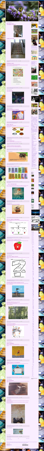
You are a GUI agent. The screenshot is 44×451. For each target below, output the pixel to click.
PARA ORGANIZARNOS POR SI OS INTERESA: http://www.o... (33, 355)
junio (32, 368)
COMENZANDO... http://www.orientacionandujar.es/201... (33, 360)
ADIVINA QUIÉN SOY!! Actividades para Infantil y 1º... (33, 273)
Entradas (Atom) (10, 439)
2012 (32, 376)
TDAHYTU (32, 142)
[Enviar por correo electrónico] (19, 87)
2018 (32, 239)
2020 (32, 237)
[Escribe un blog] (20, 87)
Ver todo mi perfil (8, 445)
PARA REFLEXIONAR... (33, 264)
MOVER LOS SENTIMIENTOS (34, 153)
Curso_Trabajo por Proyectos (34, 119)
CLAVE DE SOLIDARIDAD (34, 149)
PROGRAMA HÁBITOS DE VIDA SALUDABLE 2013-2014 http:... (33, 326)
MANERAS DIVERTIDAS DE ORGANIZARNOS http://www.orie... (33, 349)
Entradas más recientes (9, 438)
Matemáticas (35, 124)
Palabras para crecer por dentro (11, 164)
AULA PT (32, 140)
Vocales (32, 132)
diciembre (33, 244)
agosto (33, 366)
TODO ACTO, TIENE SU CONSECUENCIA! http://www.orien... (33, 307)
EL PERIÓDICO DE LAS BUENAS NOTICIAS (34, 155)
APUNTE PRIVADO (33, 160)
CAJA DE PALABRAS (34, 159)
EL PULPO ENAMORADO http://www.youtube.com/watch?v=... (33, 279)
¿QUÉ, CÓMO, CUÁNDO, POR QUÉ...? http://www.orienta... (33, 320)
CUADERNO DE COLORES (34, 141)
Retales (34, 130)
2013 (32, 243)
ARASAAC (33, 143)
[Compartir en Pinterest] (21, 137)
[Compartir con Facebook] (21, 87)
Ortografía (36, 126)
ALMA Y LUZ (33, 135)
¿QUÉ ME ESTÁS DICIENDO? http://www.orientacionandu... (33, 338)
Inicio (18, 438)
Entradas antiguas (27, 438)
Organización (10, 182)
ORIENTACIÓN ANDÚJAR (34, 145)
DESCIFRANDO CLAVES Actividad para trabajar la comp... (33, 259)
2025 (32, 233)
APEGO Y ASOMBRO (34, 138)
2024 (32, 234)
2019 (32, 238)
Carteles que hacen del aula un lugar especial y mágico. (34, 118)
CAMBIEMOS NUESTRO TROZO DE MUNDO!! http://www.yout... (33, 286)
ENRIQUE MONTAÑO (34, 166)
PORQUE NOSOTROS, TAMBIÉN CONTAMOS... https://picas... (33, 313)
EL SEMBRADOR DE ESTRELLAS (17, 3)
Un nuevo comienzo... (33, 365)
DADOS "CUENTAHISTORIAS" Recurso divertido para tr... (33, 296)
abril (32, 371)
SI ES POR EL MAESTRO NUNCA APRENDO (34, 164)
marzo (33, 372)
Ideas (36, 122)
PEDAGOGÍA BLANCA (34, 150)
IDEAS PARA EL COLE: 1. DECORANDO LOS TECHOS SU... (33, 253)
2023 (32, 235)
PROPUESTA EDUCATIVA (34, 154)
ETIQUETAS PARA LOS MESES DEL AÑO (33, 291)
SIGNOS (32, 163)
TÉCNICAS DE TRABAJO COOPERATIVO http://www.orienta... (33, 268)
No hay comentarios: (17, 87)
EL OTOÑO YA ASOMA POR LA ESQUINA (33, 301)
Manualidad (32, 124)
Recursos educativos (10, 88)
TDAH (12, 88)
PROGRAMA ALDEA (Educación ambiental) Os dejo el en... (33, 332)
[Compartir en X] (20, 137)
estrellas (34, 122)
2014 (32, 242)
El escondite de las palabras (34, 121)
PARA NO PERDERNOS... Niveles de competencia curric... (33, 344)
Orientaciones (10, 300)
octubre (33, 247)
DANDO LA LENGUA (33, 147)
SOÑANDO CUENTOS (34, 136)
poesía (35, 128)
